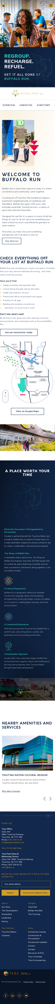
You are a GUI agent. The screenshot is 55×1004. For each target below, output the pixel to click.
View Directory (11, 241)
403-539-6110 (15, 839)
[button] (51, 5)
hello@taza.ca (8, 867)
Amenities (26, 105)
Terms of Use (40, 982)
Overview (9, 105)
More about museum (11, 791)
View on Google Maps (27, 411)
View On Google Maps (12, 848)
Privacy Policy (28, 982)
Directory (43, 105)
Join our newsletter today (18, 332)
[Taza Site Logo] (14, 4)
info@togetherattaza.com (13, 842)
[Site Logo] (16, 973)
